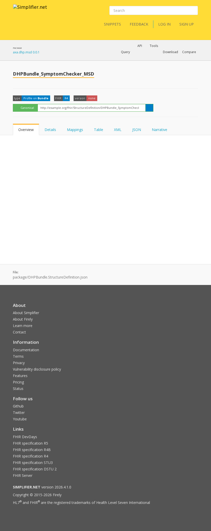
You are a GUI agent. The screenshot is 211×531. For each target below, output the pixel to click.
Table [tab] (98, 129)
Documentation (26, 349)
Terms (18, 356)
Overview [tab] (26, 129)
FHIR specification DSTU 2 (35, 469)
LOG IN (164, 24)
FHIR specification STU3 (33, 462)
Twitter (19, 412)
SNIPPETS (112, 24)
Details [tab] (50, 129)
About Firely (23, 319)
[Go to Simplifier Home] (30, 10)
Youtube (20, 418)
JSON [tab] (136, 129)
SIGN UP (186, 24)
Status (18, 388)
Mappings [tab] (75, 129)
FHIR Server (22, 475)
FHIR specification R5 (30, 443)
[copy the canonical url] (149, 108)
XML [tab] (117, 129)
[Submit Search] (193, 10)
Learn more (22, 325)
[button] (125, 52)
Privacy (19, 362)
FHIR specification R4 (30, 456)
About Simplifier (26, 312)
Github (18, 406)
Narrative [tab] (159, 129)
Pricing (18, 382)
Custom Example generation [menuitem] (131, 59)
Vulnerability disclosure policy (37, 369)
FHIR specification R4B (32, 449)
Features (20, 375)
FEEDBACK (139, 24)
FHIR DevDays (25, 436)
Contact (19, 332)
